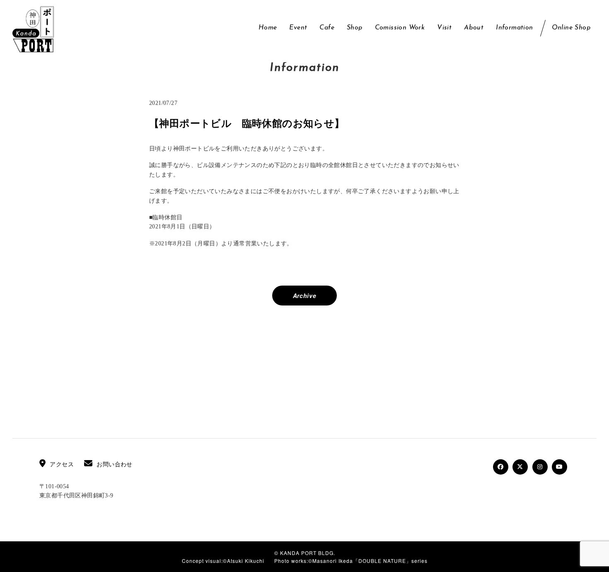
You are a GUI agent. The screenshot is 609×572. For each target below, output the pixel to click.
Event (298, 27)
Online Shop (571, 27)
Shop (354, 27)
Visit (444, 27)
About (473, 27)
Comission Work (400, 27)
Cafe (326, 27)
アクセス (62, 464)
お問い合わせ (114, 464)
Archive (305, 295)
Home (268, 27)
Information (514, 27)
